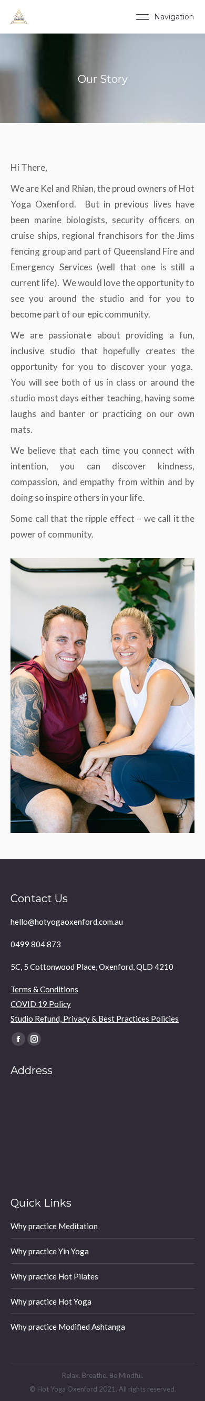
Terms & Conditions (44, 989)
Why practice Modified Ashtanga (68, 1326)
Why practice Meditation (54, 1226)
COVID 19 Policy (41, 1004)
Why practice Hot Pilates (54, 1276)
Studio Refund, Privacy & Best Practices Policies (95, 1018)
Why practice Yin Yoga (50, 1251)
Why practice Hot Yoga (51, 1301)
